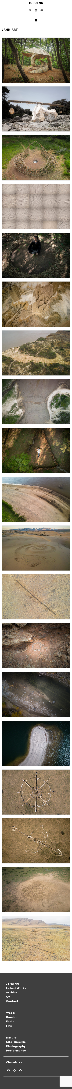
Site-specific (16, 1042)
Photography (16, 1046)
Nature (11, 1037)
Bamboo (12, 1017)
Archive (11, 992)
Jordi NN (12, 983)
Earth (10, 1021)
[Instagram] (30, 10)
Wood (10, 1012)
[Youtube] (41, 10)
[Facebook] (36, 10)
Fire (9, 1025)
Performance (16, 1050)
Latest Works (16, 988)
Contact (12, 1001)
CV (8, 996)
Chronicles (14, 1062)
